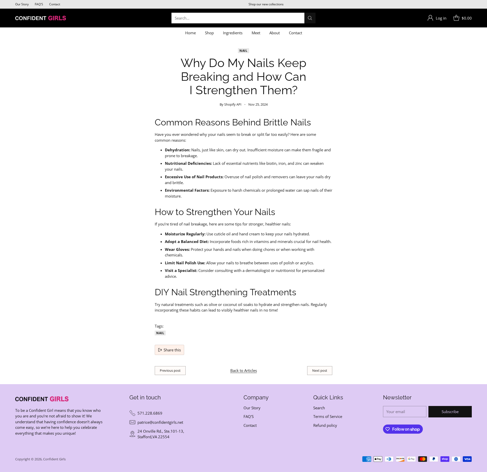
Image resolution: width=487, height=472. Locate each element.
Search (319, 407)
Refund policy (325, 425)
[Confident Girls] (40, 18)
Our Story (252, 407)
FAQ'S (249, 416)
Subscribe (450, 411)
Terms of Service (327, 416)
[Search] (310, 18)
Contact (250, 425)
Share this (172, 349)
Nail (243, 51)
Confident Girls (54, 459)
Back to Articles (243, 370)
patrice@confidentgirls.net (160, 422)
